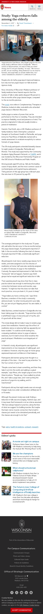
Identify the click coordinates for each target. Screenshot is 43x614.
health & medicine (17, 427)
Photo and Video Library (21, 556)
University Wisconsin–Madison (14, 2)
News (7, 7)
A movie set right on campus (26, 441)
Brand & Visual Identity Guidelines (21, 566)
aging (8, 427)
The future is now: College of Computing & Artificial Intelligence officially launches (26, 490)
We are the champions (23, 453)
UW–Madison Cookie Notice (29, 605)
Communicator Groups (21, 553)
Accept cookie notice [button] (21, 610)
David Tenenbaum (25, 23)
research (35, 427)
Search (32, 9)
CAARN (33, 154)
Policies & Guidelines (21, 563)
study (7, 104)
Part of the (21, 540)
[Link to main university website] (22, 526)
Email (21, 585)
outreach (28, 427)
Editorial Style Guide (21, 559)
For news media (7, 26)
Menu (39, 9)
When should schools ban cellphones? (24, 469)
